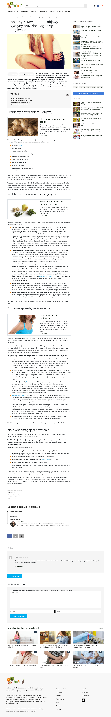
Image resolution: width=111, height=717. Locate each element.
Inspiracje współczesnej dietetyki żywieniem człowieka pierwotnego (90, 130)
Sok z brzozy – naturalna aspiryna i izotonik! (91, 119)
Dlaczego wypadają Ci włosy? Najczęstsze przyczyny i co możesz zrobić (91, 71)
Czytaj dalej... (44, 135)
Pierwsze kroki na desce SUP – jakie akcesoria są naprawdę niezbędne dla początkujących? (92, 42)
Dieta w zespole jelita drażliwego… (50, 316)
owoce (75, 87)
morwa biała (45, 459)
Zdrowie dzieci (91, 87)
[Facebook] (98, 6)
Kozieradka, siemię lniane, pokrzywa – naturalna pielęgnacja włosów (92, 114)
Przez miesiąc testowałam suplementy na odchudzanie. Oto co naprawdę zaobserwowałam (92, 66)
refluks (21, 145)
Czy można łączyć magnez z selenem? (91, 30)
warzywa (82, 87)
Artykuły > (11, 628)
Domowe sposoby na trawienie (20, 102)
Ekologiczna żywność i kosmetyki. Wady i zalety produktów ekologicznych (92, 108)
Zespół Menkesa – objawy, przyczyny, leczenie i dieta (91, 136)
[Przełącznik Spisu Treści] (67, 94)
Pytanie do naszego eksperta (89, 93)
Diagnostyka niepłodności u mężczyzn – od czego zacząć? (92, 76)
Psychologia (43, 11)
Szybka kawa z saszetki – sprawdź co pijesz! (91, 124)
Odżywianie (23, 11)
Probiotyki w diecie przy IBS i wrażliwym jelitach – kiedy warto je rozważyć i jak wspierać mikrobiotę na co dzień (92, 54)
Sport (52, 11)
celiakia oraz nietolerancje (47, 276)
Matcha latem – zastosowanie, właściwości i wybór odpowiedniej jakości (90, 60)
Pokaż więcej (15, 576)
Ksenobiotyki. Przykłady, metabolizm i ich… (51, 202)
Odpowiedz (20, 566)
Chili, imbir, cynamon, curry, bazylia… (53, 120)
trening (99, 87)
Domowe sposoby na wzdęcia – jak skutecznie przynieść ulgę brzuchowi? (92, 47)
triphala (29, 382)
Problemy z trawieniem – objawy (20, 98)
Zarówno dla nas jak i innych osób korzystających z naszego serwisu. (41, 590)
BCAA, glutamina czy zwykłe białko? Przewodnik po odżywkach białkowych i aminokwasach (92, 26)
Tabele (59, 11)
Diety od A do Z (11, 11)
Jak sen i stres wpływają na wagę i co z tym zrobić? (92, 36)
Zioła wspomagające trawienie (20, 105)
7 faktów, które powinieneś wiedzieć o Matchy (91, 103)
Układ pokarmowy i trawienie (29, 628)
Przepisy (67, 11)
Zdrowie (33, 11)
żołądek (101, 628)
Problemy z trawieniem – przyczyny (21, 100)
